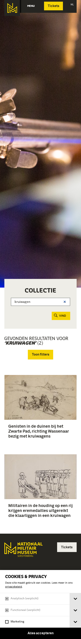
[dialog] (40, 604)
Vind (62, 315)
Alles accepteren (41, 633)
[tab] (75, 598)
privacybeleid (13, 586)
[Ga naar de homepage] (12, 8)
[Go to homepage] (23, 551)
